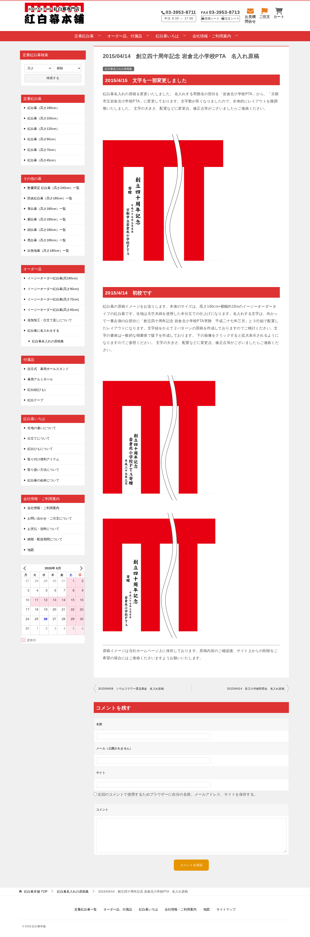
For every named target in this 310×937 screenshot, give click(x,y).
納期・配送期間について (44, 539)
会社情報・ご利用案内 (211, 36)
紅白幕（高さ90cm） (42, 139)
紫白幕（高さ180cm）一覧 (46, 219)
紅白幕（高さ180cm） (43, 108)
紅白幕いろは (167, 36)
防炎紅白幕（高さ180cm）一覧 (49, 198)
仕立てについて (38, 438)
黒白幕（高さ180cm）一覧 (46, 240)
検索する (53, 78)
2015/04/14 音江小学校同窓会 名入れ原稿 (255, 688)
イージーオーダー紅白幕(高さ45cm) (53, 310)
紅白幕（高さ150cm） (43, 118)
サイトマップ (226, 909)
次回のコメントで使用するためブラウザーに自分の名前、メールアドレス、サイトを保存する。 (178, 794)
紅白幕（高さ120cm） (43, 128)
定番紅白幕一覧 (85, 909)
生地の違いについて (41, 428)
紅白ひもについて (40, 449)
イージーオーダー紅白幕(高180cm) (52, 278)
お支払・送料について (43, 529)
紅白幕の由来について (43, 480)
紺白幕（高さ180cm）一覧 (46, 230)
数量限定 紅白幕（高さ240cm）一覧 (53, 188)
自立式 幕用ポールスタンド (48, 369)
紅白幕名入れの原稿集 (118, 68)
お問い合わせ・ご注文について (49, 518)
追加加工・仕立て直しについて (49, 320)
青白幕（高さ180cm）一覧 (46, 208)
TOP (35, 891)
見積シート (212, 18)
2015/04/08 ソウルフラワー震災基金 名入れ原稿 (131, 688)
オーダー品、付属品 (124, 36)
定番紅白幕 (84, 36)
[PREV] (25, 568)
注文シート (232, 18)
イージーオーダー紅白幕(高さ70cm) (53, 299)
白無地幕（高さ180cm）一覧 (48, 250)
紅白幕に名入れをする (43, 330)
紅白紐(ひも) (36, 389)
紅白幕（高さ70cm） (42, 150)
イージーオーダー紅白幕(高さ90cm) (53, 289)
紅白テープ (35, 400)
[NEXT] (80, 568)
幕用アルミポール (40, 379)
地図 (30, 550)
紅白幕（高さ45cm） (42, 160)
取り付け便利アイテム (43, 459)
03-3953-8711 (181, 12)
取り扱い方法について (43, 469)
